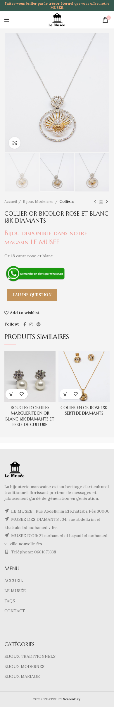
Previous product (95, 202)
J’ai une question (32, 294)
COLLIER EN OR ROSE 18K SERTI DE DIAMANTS (84, 410)
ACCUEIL (13, 580)
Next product (107, 202)
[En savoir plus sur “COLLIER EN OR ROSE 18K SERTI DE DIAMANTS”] (66, 394)
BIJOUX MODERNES (24, 666)
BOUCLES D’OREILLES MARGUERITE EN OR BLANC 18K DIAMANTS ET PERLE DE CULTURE (30, 416)
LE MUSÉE (15, 590)
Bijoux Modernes (38, 201)
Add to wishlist (24, 313)
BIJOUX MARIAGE (22, 676)
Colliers (66, 201)
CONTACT (14, 610)
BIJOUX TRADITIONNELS (30, 656)
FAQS (9, 601)
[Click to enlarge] (14, 143)
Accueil (10, 201)
